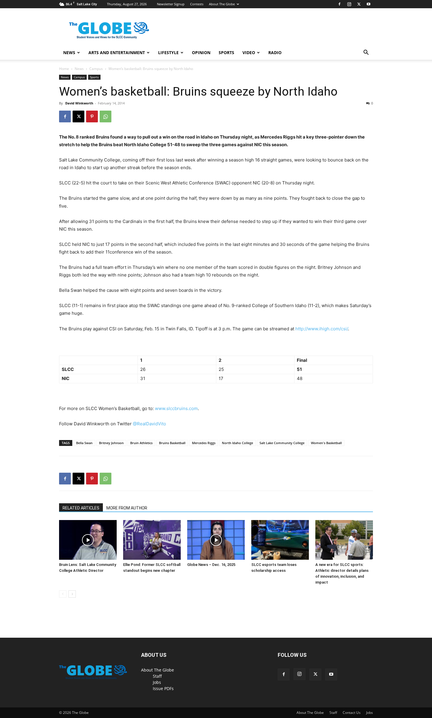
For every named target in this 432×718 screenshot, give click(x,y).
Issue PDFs (163, 688)
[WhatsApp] (105, 116)
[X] (358, 4)
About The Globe (222, 4)
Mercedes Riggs (203, 443)
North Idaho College (237, 443)
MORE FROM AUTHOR (126, 508)
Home (64, 68)
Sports (226, 52)
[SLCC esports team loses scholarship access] (280, 540)
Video (248, 52)
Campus (96, 68)
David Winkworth (79, 103)
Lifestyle (168, 52)
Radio (275, 52)
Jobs (157, 682)
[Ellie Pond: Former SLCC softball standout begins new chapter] (152, 540)
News (69, 52)
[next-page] (72, 594)
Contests (196, 4)
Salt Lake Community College (281, 443)
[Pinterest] (92, 116)
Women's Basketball (326, 443)
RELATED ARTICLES (81, 508)
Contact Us (352, 712)
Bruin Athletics (141, 443)
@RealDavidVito (149, 424)
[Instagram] (349, 4)
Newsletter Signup (171, 4)
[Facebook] (339, 4)
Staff (157, 676)
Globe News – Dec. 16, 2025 (211, 564)
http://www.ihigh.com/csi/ (321, 328)
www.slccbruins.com (176, 408)
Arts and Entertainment (116, 52)
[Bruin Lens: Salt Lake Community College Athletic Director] (88, 540)
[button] (366, 53)
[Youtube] (368, 4)
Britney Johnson (111, 443)
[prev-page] (62, 594)
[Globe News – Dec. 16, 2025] (216, 540)
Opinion (201, 52)
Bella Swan (84, 443)
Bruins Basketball (172, 443)
